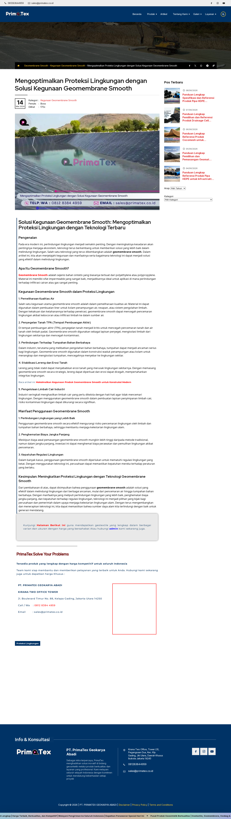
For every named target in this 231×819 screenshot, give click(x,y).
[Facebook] (211, 3)
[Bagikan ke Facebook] (190, 65)
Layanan (209, 14)
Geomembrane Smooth (36, 65)
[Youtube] (223, 3)
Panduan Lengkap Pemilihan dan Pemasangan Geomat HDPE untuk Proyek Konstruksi (195, 156)
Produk (151, 14)
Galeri (196, 14)
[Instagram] (217, 3)
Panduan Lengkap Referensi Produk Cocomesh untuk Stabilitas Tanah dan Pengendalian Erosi (195, 137)
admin (114, 528)
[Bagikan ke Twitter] (195, 65)
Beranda (136, 14)
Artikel (163, 14)
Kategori (168, 196)
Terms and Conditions (161, 804)
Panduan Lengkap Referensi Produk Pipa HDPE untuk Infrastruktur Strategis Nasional (198, 176)
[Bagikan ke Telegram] (207, 65)
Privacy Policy (139, 804)
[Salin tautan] (213, 65)
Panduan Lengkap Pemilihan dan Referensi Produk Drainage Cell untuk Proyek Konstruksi (197, 117)
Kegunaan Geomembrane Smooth (67, 65)
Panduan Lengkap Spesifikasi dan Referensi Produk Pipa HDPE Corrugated (198, 98)
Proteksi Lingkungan (27, 643)
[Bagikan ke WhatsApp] (201, 65)
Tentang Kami (180, 14)
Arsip (167, 188)
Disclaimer (124, 804)
